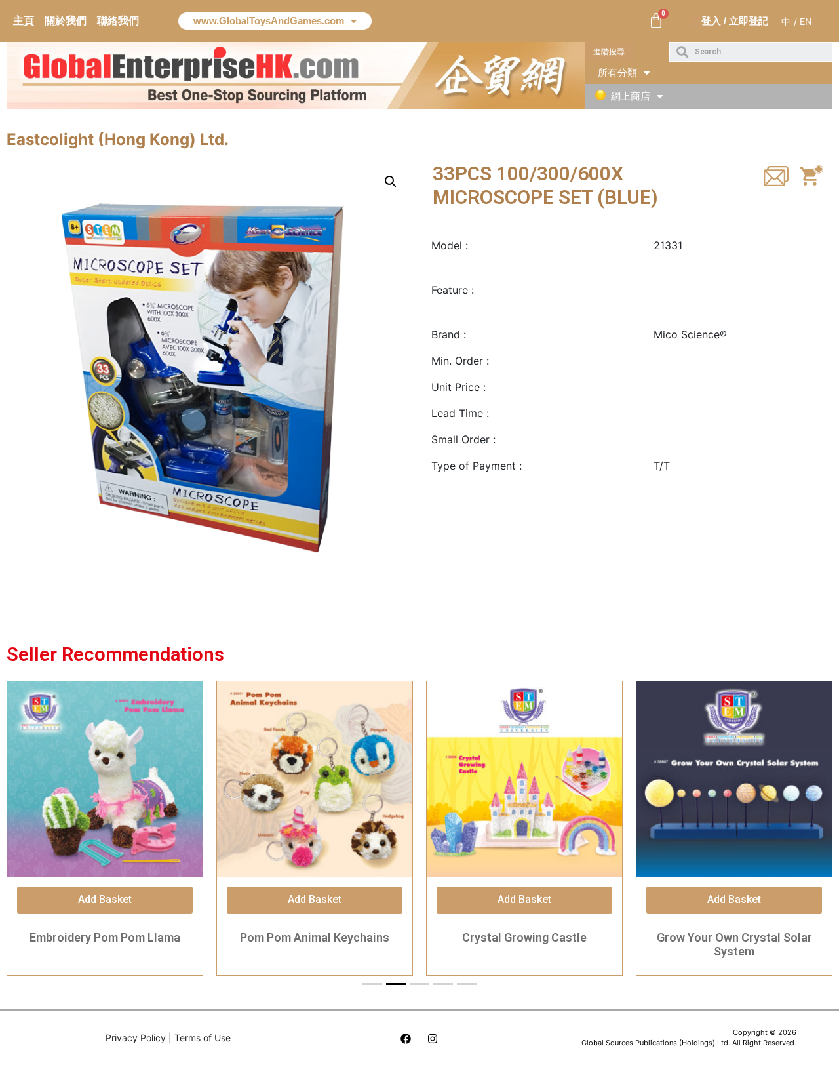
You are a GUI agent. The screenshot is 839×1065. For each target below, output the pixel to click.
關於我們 (66, 20)
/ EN (803, 21)
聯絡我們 (118, 20)
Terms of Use (202, 1037)
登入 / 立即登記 (734, 20)
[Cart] (656, 21)
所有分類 (617, 72)
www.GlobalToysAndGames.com (268, 20)
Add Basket (105, 899)
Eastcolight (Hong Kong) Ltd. (118, 139)
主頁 (23, 20)
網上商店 (630, 96)
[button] (609, 52)
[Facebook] (405, 1039)
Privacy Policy (136, 1037)
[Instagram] (432, 1039)
